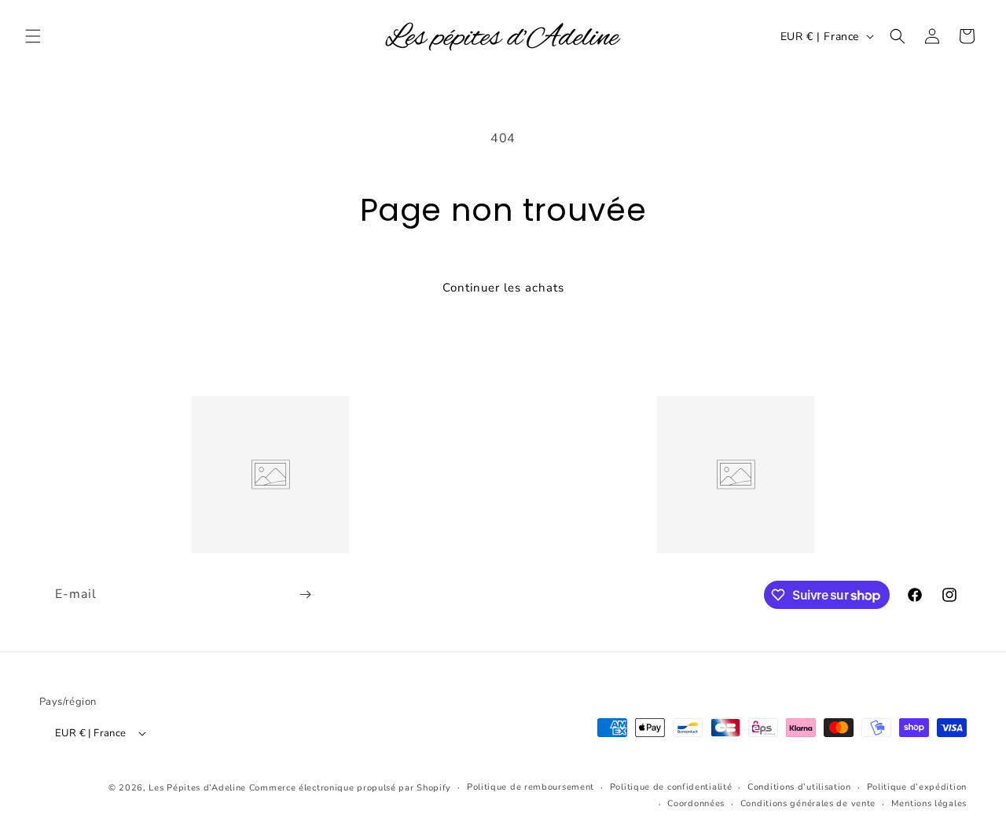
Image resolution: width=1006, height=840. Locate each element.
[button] (33, 36)
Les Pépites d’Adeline (198, 788)
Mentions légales (929, 803)
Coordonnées (696, 803)
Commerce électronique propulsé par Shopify (350, 788)
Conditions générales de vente (808, 803)
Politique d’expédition (917, 787)
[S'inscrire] (305, 594)
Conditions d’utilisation (799, 787)
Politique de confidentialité (671, 787)
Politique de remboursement (530, 787)
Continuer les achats (503, 287)
